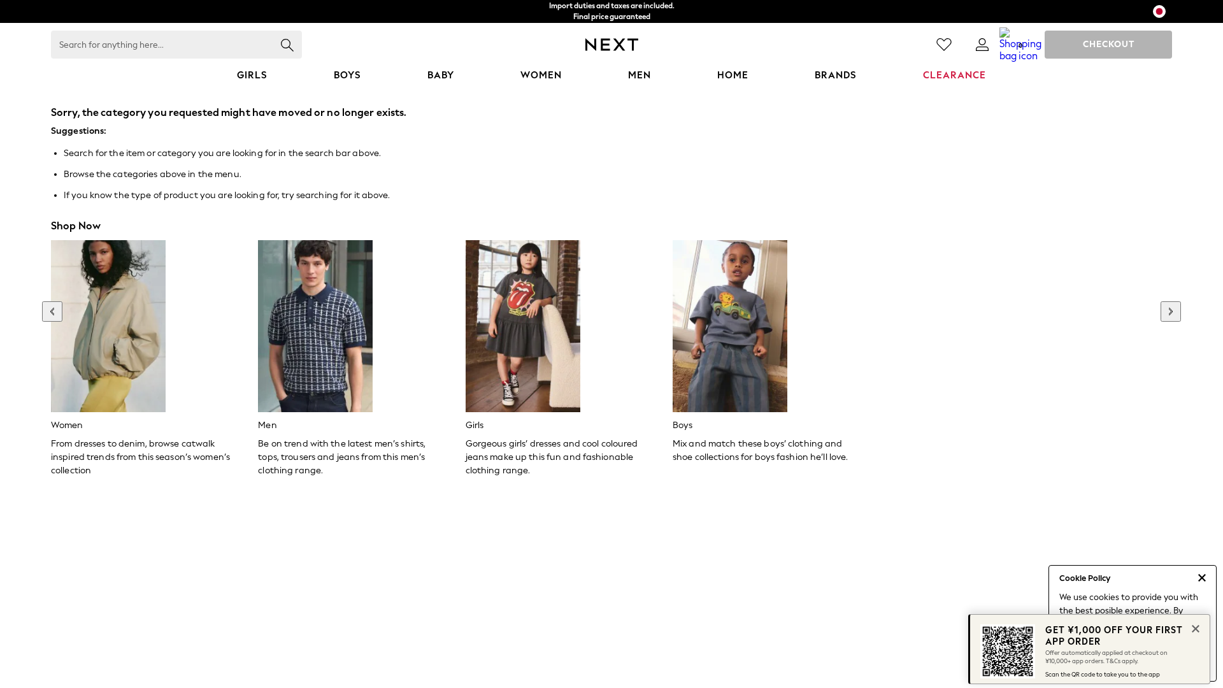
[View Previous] (52, 311)
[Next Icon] (611, 44)
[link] (982, 45)
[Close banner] (1194, 627)
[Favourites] (944, 45)
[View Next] (1171, 311)
